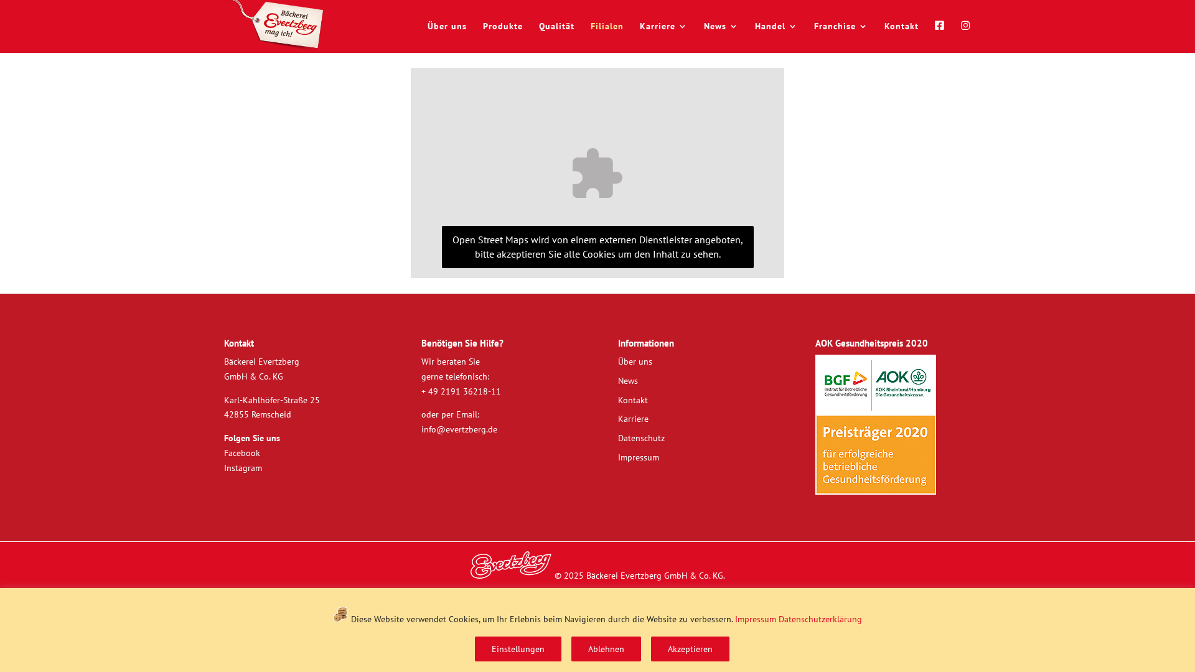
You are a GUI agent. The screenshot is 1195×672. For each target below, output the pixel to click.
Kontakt (901, 27)
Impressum (755, 619)
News (715, 27)
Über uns (447, 27)
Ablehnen (606, 649)
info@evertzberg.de (459, 429)
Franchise (835, 27)
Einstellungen (518, 649)
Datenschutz (641, 438)
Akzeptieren (690, 649)
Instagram (243, 468)
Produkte (503, 27)
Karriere (657, 27)
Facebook (242, 453)
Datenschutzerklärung (820, 619)
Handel (770, 27)
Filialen (607, 27)
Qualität (556, 27)
